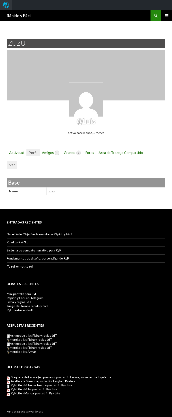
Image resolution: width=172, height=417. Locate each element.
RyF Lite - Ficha (21, 389)
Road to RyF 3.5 (17, 242)
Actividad (16, 152)
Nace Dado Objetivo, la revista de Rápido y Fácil (39, 234)
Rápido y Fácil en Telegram (25, 298)
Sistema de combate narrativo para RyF (34, 250)
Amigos (50, 152)
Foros (89, 152)
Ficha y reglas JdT (19, 302)
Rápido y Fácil (19, 15)
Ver (12, 165)
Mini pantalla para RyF (22, 294)
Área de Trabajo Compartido (121, 152)
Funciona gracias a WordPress (25, 411)
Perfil (33, 152)
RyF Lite (66, 385)
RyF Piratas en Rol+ (20, 310)
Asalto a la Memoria (24, 381)
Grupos (71, 152)
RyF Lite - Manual (22, 393)
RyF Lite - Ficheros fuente (29, 385)
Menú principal (166, 15)
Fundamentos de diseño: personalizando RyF (38, 258)
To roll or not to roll (20, 266)
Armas (32, 351)
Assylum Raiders (63, 381)
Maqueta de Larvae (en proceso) (33, 377)
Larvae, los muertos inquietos (90, 377)
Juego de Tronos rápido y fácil (27, 306)
